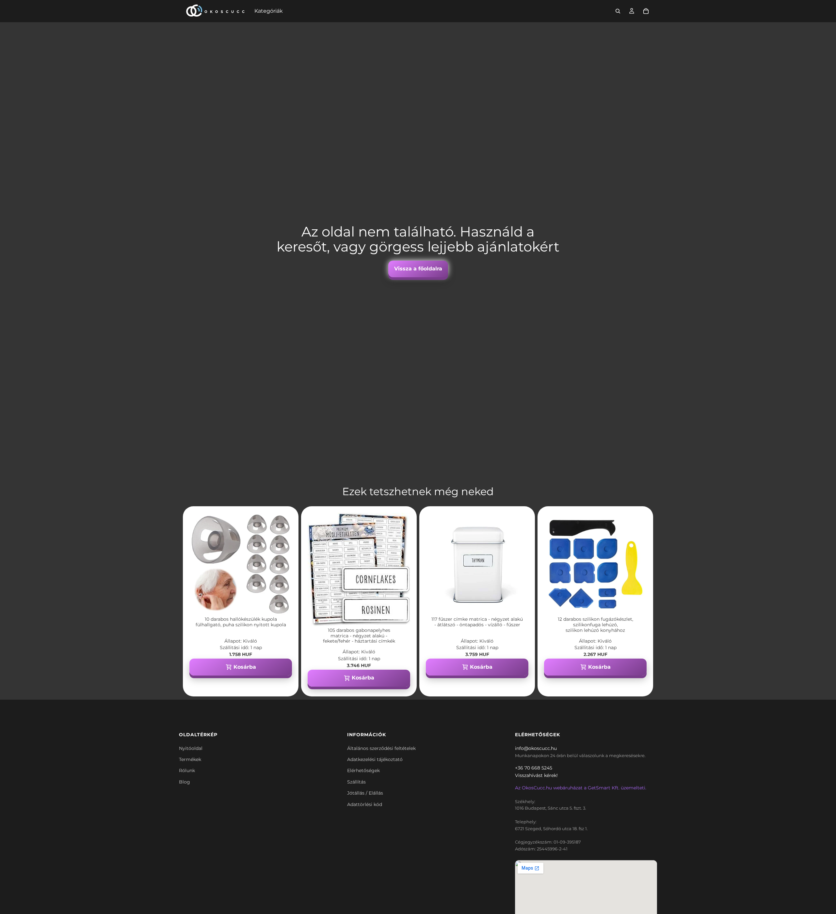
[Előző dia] (199, 564)
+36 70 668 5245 (533, 768)
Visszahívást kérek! (536, 775)
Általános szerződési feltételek (381, 748)
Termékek (190, 759)
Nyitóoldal (190, 748)
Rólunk (187, 770)
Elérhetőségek (363, 770)
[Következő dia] (282, 564)
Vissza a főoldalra (418, 269)
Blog (184, 782)
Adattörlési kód (364, 804)
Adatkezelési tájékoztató (375, 759)
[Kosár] (646, 11)
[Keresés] (618, 11)
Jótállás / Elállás (365, 793)
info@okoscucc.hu (536, 748)
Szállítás (356, 782)
